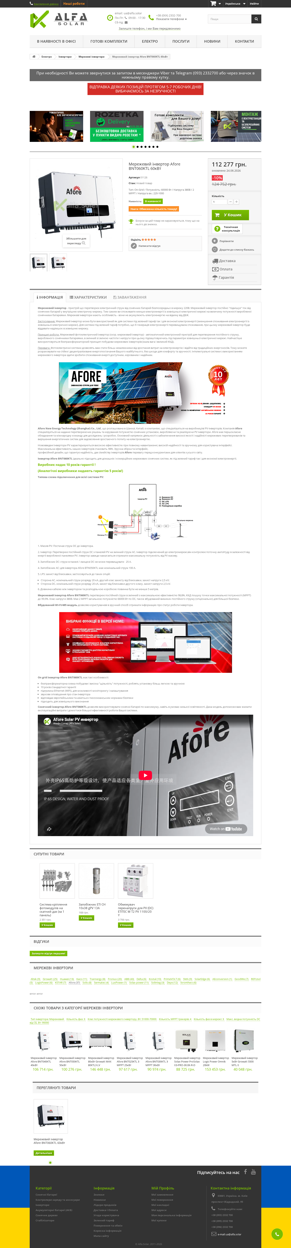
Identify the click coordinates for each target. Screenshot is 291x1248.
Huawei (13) (67, 979)
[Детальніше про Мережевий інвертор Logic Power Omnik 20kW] (216, 1041)
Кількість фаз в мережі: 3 (209, 1019)
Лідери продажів (105, 1205)
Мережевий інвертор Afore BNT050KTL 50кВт (72, 1061)
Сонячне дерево (47, 1215)
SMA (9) (188, 979)
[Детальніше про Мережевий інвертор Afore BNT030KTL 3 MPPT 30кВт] (159, 1041)
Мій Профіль (162, 1188)
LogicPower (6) (44, 982)
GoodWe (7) (242, 979)
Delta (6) (142, 979)
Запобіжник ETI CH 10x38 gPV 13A (92, 906)
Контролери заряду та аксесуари (58, 1200)
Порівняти (226, 241)
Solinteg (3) (158, 982)
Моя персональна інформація (171, 1215)
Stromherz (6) (188, 982)
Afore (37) (75, 982)
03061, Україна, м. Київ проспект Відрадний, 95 (229, 1199)
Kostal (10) (155, 979)
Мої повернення (162, 1200)
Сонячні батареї (46, 1194)
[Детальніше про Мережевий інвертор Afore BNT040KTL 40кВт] (44, 1041)
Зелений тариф (104, 1220)
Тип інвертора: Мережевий (48, 1019)
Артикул (134, 177)
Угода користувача (106, 1215)
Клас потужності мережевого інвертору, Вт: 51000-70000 (122, 1019)
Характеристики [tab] (90, 297)
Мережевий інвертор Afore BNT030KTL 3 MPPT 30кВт (159, 1061)
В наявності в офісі (56, 41)
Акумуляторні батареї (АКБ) (54, 1210)
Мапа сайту (101, 1236)
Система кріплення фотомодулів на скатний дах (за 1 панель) (53, 910)
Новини (212, 41)
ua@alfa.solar (133, 13)
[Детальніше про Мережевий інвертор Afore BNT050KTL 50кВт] (72, 1041)
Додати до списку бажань (236, 249)
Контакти (244, 41)
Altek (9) (36, 979)
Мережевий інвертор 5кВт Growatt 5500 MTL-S (245, 1061)
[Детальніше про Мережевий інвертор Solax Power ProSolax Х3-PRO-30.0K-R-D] (187, 1041)
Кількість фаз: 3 (76, 1019)
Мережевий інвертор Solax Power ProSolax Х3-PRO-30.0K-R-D (187, 1061)
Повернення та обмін (108, 1225)
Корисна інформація (108, 1231)
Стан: (132, 183)
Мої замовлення (162, 1194)
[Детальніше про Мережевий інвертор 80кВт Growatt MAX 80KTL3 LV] (101, 1041)
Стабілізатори (45, 1220)
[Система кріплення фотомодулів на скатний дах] (57, 881)
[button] (171, 17)
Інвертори (42, 1205)
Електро (150, 41)
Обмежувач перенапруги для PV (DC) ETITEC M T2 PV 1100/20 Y (135, 910)
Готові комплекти (108, 41)
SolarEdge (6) (202, 979)
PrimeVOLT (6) (172, 979)
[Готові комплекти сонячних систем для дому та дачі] (117, 126)
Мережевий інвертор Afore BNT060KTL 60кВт (49, 1141)
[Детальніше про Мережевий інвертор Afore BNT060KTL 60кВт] (51, 1116)
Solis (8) (87, 982)
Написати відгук (149, 246)
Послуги (180, 41)
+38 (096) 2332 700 (222, 1227)
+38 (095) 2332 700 (222, 1221)
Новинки (100, 1200)
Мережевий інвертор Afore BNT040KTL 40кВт (44, 1061)
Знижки (99, 1194)
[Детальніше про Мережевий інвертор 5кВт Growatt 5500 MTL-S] (245, 1041)
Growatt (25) (50, 979)
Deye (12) (172, 982)
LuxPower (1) (119, 982)
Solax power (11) (139, 982)
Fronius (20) (115, 979)
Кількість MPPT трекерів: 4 (175, 1019)
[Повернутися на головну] (34, 56)
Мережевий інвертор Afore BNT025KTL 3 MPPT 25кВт (130, 1061)
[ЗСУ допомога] (237, 126)
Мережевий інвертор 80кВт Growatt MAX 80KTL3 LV (101, 1061)
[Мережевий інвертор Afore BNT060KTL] (38, 263)
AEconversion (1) (222, 979)
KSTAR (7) (61, 982)
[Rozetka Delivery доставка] (56, 126)
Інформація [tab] (50, 297)
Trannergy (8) (98, 979)
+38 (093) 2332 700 (222, 1215)
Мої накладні (160, 1205)
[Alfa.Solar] (66, 19)
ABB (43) (129, 979)
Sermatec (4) (101, 982)
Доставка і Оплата (106, 1210)
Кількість (218, 196)
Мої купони (158, 1220)
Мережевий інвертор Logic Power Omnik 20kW (216, 1061)
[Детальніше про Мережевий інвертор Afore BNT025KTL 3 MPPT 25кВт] (130, 1041)
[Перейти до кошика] (215, 3)
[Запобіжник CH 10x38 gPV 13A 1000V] (96, 881)
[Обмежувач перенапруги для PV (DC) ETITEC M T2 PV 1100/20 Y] (135, 881)
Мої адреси (158, 1210)
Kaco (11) (82, 979)
